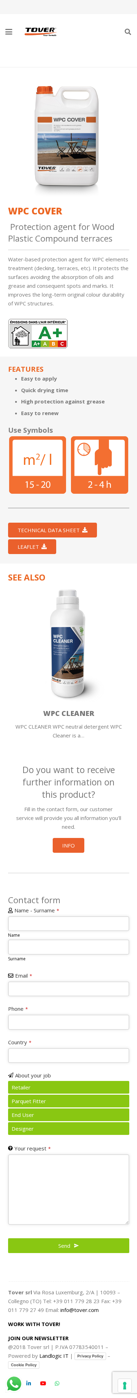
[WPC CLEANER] (68, 644)
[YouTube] (43, 1383)
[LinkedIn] (28, 1383)
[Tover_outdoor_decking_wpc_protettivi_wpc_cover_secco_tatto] (99, 465)
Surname (17, 959)
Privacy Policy (90, 1356)
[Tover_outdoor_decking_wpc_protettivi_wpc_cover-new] (68, 136)
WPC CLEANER (68, 713)
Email (23, 975)
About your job (33, 1075)
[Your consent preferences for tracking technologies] (124, 1385)
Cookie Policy (24, 1364)
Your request (32, 1148)
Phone (18, 1008)
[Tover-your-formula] (41, 31)
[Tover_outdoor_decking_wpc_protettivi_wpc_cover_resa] (37, 465)
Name (14, 935)
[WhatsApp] (57, 1383)
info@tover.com (79, 1309)
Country (19, 1042)
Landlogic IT (53, 1355)
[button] (9, 31)
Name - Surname (36, 910)
